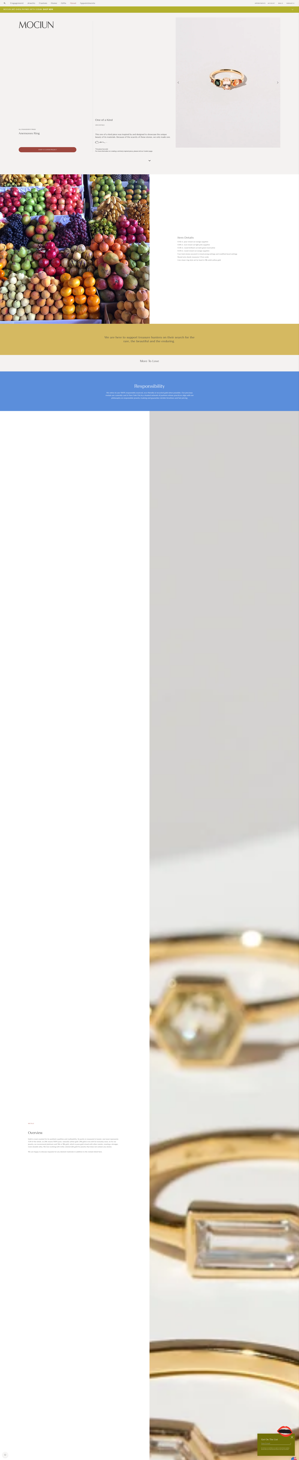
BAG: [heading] (280, 3)
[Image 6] (272, 147)
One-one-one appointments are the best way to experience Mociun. (42, 9)
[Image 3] (267, 147)
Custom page (148, 151)
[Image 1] (265, 147)
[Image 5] (270, 147)
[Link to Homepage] (47, 25)
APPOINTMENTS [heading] (260, 3)
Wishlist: (290, 3)
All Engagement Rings (27, 129)
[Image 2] (266, 147)
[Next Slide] (277, 82)
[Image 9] (276, 147)
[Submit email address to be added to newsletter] (290, 1443)
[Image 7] (273, 147)
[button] (5, 3)
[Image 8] (274, 147)
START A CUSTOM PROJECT (47, 150)
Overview (35, 1133)
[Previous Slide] (178, 82)
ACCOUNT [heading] (271, 3)
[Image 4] (269, 147)
